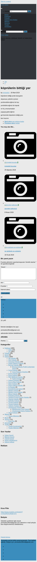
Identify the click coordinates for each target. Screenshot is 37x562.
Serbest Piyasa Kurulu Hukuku (18, 397)
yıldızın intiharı (9, 442)
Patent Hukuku (17, 379)
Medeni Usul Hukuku (15, 392)
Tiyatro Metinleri (13, 428)
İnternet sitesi (5, 289)
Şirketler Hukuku (14, 401)
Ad (2, 282)
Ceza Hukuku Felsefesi (20, 372)
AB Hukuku (12, 358)
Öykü (10, 350)
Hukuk (7, 356)
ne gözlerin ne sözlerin (13, 251)
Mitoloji (7, 21)
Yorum (3, 267)
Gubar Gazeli (9, 435)
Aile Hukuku (12, 360)
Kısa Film (11, 421)
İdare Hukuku (12, 384)
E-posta (4, 286)
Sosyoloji (8, 423)
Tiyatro (7, 25)
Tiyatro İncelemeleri (15, 426)
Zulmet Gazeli (9, 438)
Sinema (7, 23)
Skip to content (6, 1)
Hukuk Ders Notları (11, 20)
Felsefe (7, 18)
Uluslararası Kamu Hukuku (21, 411)
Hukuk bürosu (5, 537)
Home (7, 14)
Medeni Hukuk (13, 390)
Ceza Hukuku (13, 370)
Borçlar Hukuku (13, 365)
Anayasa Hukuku (14, 362)
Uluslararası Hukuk (14, 407)
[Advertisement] (18, 60)
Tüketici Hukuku (13, 406)
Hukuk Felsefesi (13, 380)
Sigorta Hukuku (13, 399)
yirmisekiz (8, 26)
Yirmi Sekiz (4, 5)
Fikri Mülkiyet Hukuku (15, 377)
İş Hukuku (11, 387)
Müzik (7, 418)
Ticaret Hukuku (13, 402)
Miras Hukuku (13, 394)
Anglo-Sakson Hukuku (16, 363)
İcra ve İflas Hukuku (15, 382)
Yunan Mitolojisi (13, 416)
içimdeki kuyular (10, 166)
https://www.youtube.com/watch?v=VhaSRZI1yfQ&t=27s (12, 512)
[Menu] (1, 8)
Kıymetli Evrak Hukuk (15, 389)
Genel (7, 355)
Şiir (6, 82)
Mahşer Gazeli (9, 437)
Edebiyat (8, 16)
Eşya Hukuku (12, 375)
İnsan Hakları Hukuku (15, 385)
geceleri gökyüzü (11, 208)
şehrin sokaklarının (11, 440)
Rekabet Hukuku (14, 395)
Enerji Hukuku (13, 373)
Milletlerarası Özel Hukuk (20, 409)
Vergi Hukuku (12, 412)
